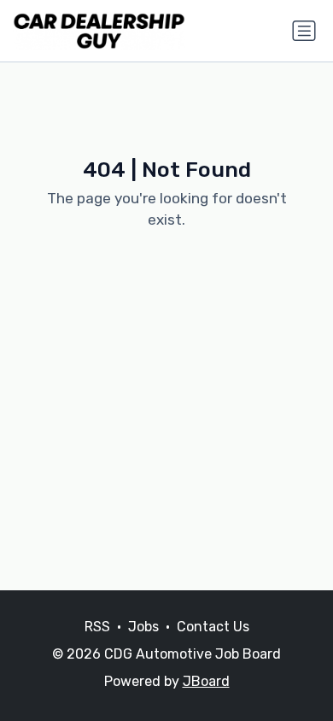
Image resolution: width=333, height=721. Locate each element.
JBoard (206, 681)
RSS (97, 626)
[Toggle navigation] (304, 31)
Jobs (143, 626)
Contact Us (213, 626)
